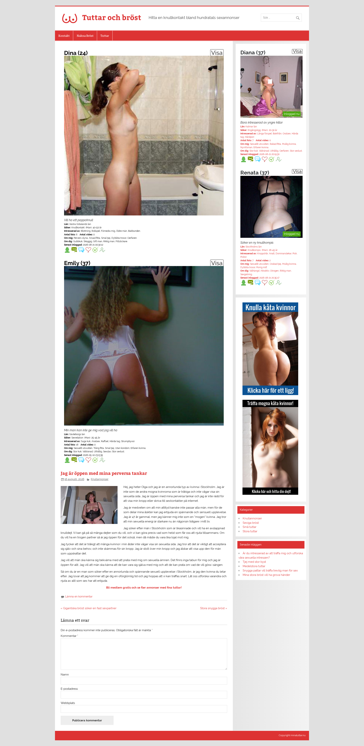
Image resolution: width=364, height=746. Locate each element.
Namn (65, 674)
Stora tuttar (250, 531)
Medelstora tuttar (254, 566)
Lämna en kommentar (79, 596)
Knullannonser (99, 479)
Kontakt (64, 36)
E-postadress (69, 688)
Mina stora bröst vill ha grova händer (266, 575)
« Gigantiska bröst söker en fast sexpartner (88, 608)
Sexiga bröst (251, 522)
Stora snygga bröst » (213, 608)
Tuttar (104, 36)
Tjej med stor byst (254, 562)
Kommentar (69, 636)
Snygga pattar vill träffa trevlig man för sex (270, 570)
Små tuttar (249, 527)
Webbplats (68, 703)
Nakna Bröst (85, 36)
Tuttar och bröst (111, 17)
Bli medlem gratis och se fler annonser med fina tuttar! (144, 587)
